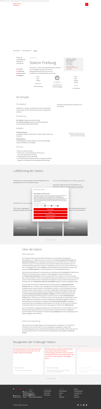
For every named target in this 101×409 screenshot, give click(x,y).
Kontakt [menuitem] (75, 389)
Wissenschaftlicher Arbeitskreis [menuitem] (35, 397)
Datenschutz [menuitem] (76, 397)
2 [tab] (49, 240)
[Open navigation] (86, 4)
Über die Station (21, 73)
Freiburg (35, 50)
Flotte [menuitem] (60, 395)
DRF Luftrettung (16, 50)
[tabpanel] (25, 221)
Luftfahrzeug (20, 71)
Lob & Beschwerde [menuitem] (78, 393)
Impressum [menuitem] (76, 395)
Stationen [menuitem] (61, 393)
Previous (42, 239)
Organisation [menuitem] (61, 397)
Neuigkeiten (20, 75)
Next (58, 239)
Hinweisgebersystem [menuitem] (78, 391)
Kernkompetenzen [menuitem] (63, 391)
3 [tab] (51, 240)
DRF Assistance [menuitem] (47, 395)
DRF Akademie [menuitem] (47, 393)
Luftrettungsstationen (26, 50)
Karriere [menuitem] (30, 391)
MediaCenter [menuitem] (31, 393)
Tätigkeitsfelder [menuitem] (32, 395)
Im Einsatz (20, 69)
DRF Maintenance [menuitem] (47, 391)
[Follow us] (78, 405)
